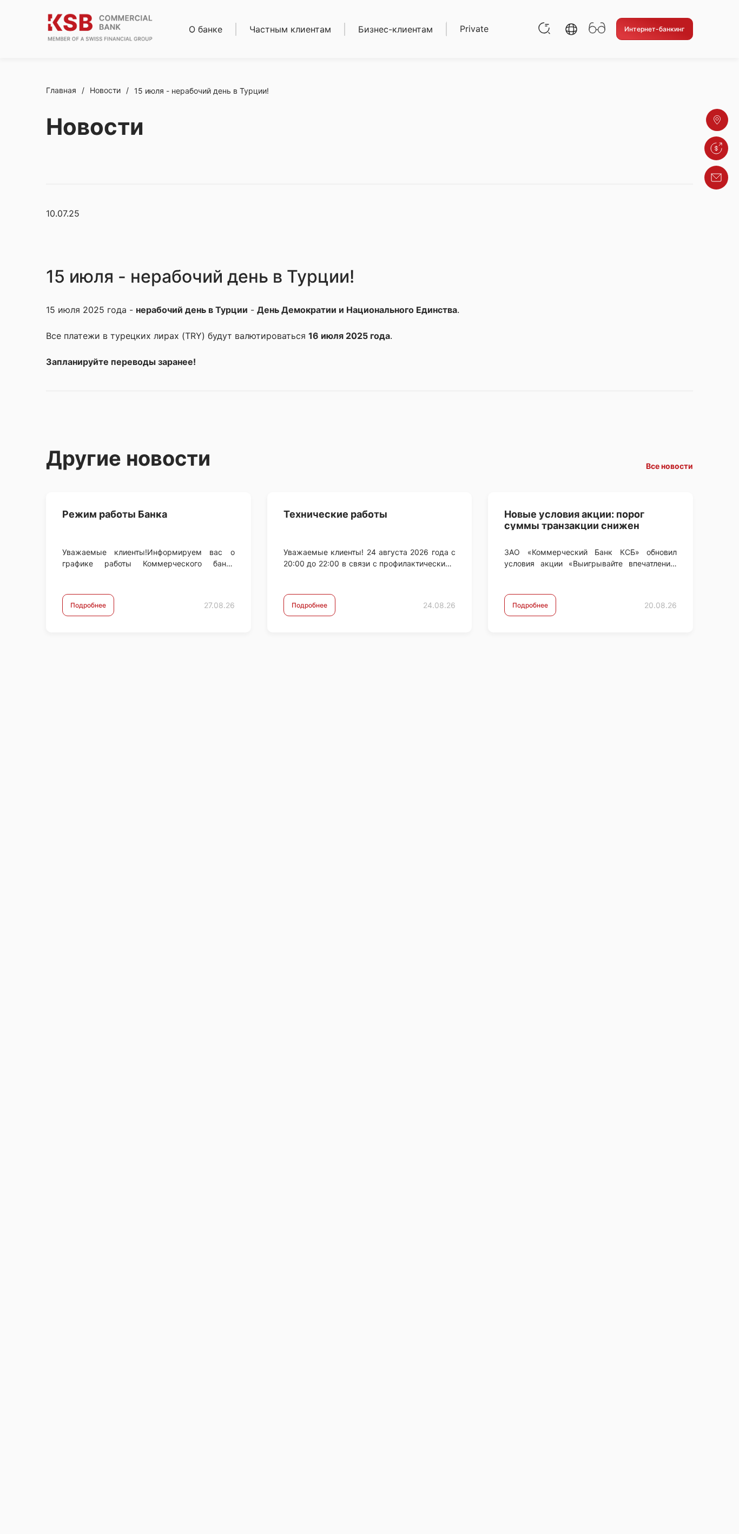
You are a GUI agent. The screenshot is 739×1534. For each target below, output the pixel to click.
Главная (61, 90)
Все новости (669, 466)
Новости (105, 90)
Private (474, 28)
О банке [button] (205, 29)
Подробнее (88, 605)
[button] (571, 29)
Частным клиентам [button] (290, 29)
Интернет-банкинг (654, 29)
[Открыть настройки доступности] (597, 29)
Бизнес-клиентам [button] (395, 29)
